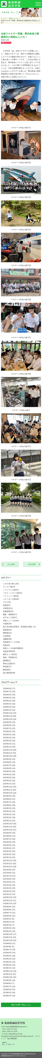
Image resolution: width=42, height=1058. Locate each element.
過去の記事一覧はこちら (21, 1005)
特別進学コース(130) (11, 642)
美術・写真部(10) (10, 657)
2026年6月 (9, 695)
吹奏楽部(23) (8, 611)
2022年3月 (9, 851)
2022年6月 (9, 842)
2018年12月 (9, 971)
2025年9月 (9, 722)
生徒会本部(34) (9, 651)
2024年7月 (9, 765)
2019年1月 (9, 968)
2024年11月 (9, 753)
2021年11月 (9, 864)
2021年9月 (9, 870)
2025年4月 (9, 738)
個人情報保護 (12, 1038)
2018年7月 (9, 986)
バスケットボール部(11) (12, 593)
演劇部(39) (7, 639)
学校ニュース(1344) (11, 621)
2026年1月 (9, 710)
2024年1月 (9, 784)
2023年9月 (9, 796)
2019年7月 (9, 950)
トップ (3, 18)
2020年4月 (8, 922)
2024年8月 (9, 762)
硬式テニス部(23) (10, 654)
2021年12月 (9, 860)
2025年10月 (9, 719)
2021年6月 (9, 879)
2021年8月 (9, 873)
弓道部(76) (7, 624)
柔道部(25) (7, 630)
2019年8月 (8, 947)
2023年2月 (9, 817)
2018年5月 (9, 993)
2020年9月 (9, 907)
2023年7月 (9, 802)
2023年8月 (9, 799)
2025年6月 (9, 731)
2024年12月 (9, 750)
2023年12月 (9, 787)
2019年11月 (9, 937)
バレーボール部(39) (11, 599)
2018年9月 (9, 980)
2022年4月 (9, 848)
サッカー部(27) (9, 587)
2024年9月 (9, 759)
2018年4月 (9, 996)
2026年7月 (9, 691)
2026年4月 (9, 701)
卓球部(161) (8, 608)
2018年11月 (9, 974)
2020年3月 (8, 925)
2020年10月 (9, 903)
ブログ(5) (7, 602)
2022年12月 (9, 824)
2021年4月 (9, 885)
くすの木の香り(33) (11, 584)
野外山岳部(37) (9, 664)
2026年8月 (9, 688)
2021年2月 (9, 891)
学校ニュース (13, 18)
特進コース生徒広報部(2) (13, 648)
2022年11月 (9, 827)
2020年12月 (9, 897)
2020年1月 (9, 931)
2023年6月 (9, 805)
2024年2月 (9, 781)
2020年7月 (9, 913)
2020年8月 (9, 910)
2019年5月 (9, 956)
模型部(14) (7, 633)
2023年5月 (9, 808)
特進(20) (6, 645)
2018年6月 (9, 989)
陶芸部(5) (7, 670)
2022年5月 (9, 845)
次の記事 (10, 564)
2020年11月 (9, 900)
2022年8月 (9, 836)
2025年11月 (9, 716)
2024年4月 (9, 774)
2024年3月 (9, 777)
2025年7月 (9, 728)
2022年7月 (9, 839)
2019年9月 (9, 943)
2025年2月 (9, 744)
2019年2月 (9, 965)
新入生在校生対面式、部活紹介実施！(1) (19, 627)
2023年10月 (9, 793)
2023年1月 (9, 821)
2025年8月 (9, 725)
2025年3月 (9, 741)
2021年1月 (9, 894)
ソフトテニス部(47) (11, 590)
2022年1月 (9, 857)
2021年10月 (9, 867)
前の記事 (32, 564)
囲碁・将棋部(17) (10, 614)
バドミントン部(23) (11, 596)
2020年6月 (9, 916)
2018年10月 (9, 977)
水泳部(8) (7, 636)
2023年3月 (9, 814)
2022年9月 (9, 833)
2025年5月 (9, 735)
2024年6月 (9, 768)
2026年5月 (9, 698)
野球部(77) (7, 667)
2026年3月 (9, 704)
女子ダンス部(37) (10, 617)
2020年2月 (9, 928)
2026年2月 (9, 707)
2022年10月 (9, 830)
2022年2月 (9, 854)
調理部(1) (7, 661)
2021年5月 (9, 882)
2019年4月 (9, 959)
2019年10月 (9, 940)
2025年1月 (9, 747)
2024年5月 (9, 771)
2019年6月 (9, 953)
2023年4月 (9, 811)
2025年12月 (9, 713)
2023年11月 (9, 790)
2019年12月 (9, 934)
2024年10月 (9, 756)
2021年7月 (9, 876)
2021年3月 (9, 888)
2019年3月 (9, 962)
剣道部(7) (7, 605)
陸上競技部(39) (9, 673)
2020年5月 (8, 919)
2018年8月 (8, 983)
